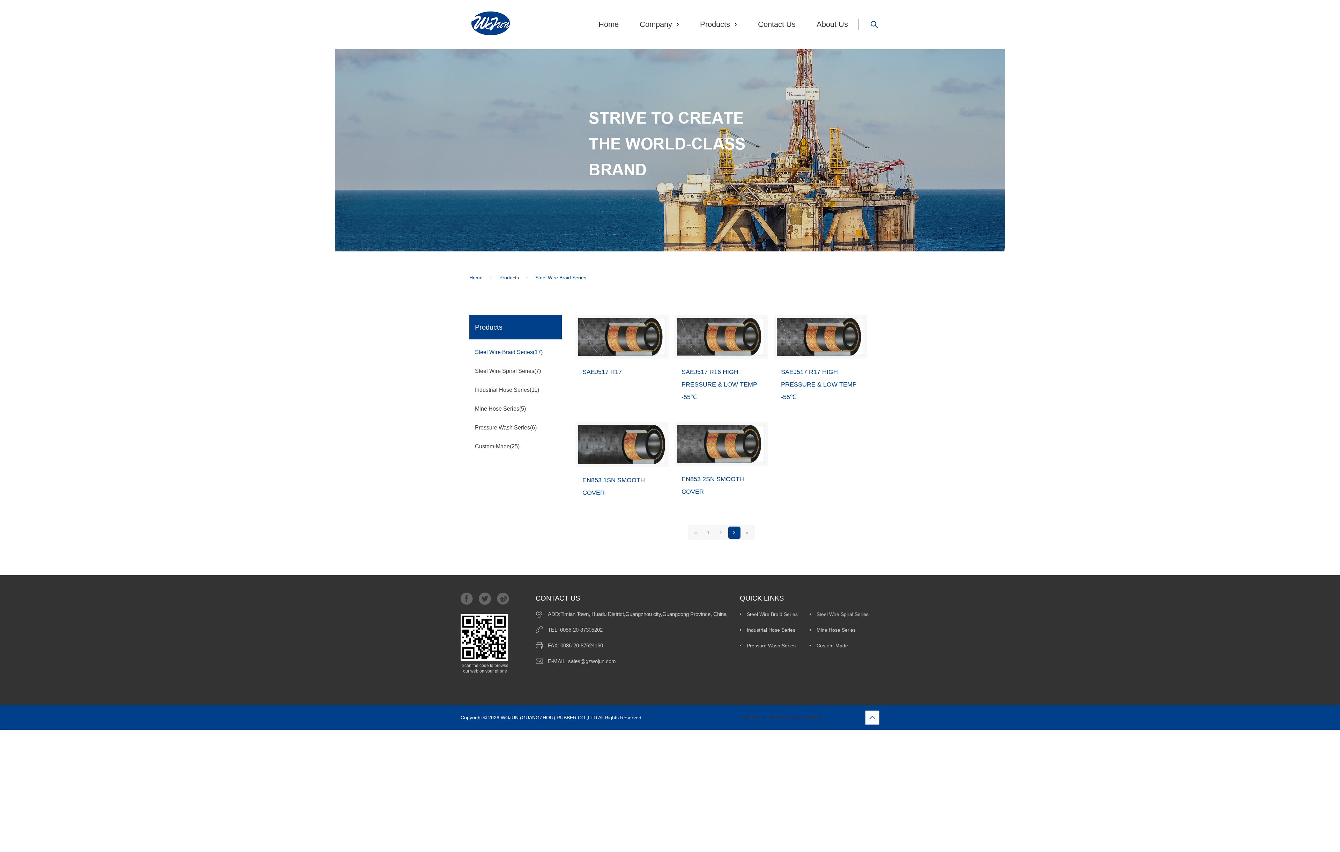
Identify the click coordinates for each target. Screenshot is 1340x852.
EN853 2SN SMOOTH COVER (713, 485)
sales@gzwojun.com (592, 661)
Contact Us (777, 24)
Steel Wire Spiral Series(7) (508, 371)
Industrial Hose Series (771, 630)
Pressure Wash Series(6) (506, 428)
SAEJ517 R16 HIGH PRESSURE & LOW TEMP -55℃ (719, 384)
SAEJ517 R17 (602, 371)
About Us (832, 24)
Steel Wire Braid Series (772, 614)
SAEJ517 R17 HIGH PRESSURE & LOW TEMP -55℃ (819, 384)
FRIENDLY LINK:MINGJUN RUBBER (732, 717)
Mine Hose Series (836, 630)
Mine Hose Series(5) (500, 409)
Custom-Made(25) (497, 446)
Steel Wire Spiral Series (843, 614)
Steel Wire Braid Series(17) (509, 352)
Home (608, 24)
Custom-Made (832, 645)
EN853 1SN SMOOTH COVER (613, 486)
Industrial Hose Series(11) (507, 390)
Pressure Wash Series (771, 645)
